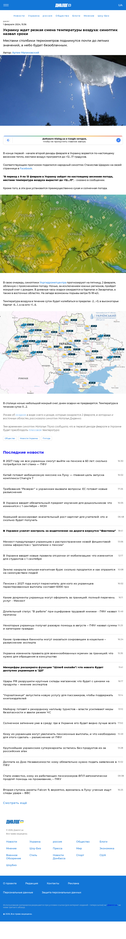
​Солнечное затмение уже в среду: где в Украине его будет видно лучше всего (59, 723)
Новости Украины (29, 438)
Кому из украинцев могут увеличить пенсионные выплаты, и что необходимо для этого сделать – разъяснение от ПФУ (59, 735)
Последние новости (23, 452)
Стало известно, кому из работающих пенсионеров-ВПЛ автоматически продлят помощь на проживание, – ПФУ (55, 777)
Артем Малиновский (25, 52)
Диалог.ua (112, 905)
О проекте (10, 883)
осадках (21, 414)
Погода (46, 438)
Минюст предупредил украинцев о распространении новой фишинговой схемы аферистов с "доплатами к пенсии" (56, 543)
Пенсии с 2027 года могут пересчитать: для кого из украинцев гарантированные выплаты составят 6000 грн (48, 585)
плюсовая (35, 430)
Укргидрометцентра (53, 282)
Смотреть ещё (15, 803)
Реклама (73, 883)
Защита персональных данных (61, 892)
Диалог (6, 21)
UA (120, 5)
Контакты (53, 883)
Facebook (26, 168)
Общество (10, 438)
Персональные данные (18, 892)
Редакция (31, 883)
